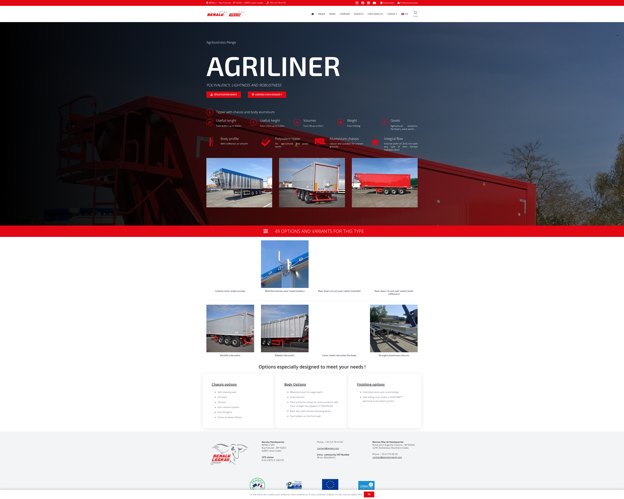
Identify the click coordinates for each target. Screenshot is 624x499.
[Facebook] (363, 3)
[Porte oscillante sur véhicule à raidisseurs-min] (394, 264)
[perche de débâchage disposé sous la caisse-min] (339, 328)
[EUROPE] (330, 485)
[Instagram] (357, 3)
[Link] (415, 12)
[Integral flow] (377, 141)
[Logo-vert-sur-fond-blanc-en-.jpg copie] (294, 485)
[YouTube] (374, 3)
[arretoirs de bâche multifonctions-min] (285, 264)
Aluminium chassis (344, 138)
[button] (326, 14)
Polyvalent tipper (287, 138)
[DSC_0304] (312, 182)
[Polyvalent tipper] (268, 141)
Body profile (230, 138)
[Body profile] (213, 141)
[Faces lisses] (230, 328)
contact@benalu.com (328, 448)
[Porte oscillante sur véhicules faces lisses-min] (339, 264)
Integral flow (393, 138)
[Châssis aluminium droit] (394, 328)
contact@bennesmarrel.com (387, 457)
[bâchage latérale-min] (230, 264)
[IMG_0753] (239, 182)
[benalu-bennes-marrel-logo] (226, 14)
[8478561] (385, 182)
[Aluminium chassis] (322, 141)
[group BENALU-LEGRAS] (229, 454)
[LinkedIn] (368, 3)
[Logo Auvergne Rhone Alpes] (366, 485)
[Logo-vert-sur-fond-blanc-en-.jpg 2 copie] (257, 485)
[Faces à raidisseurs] (285, 328)
